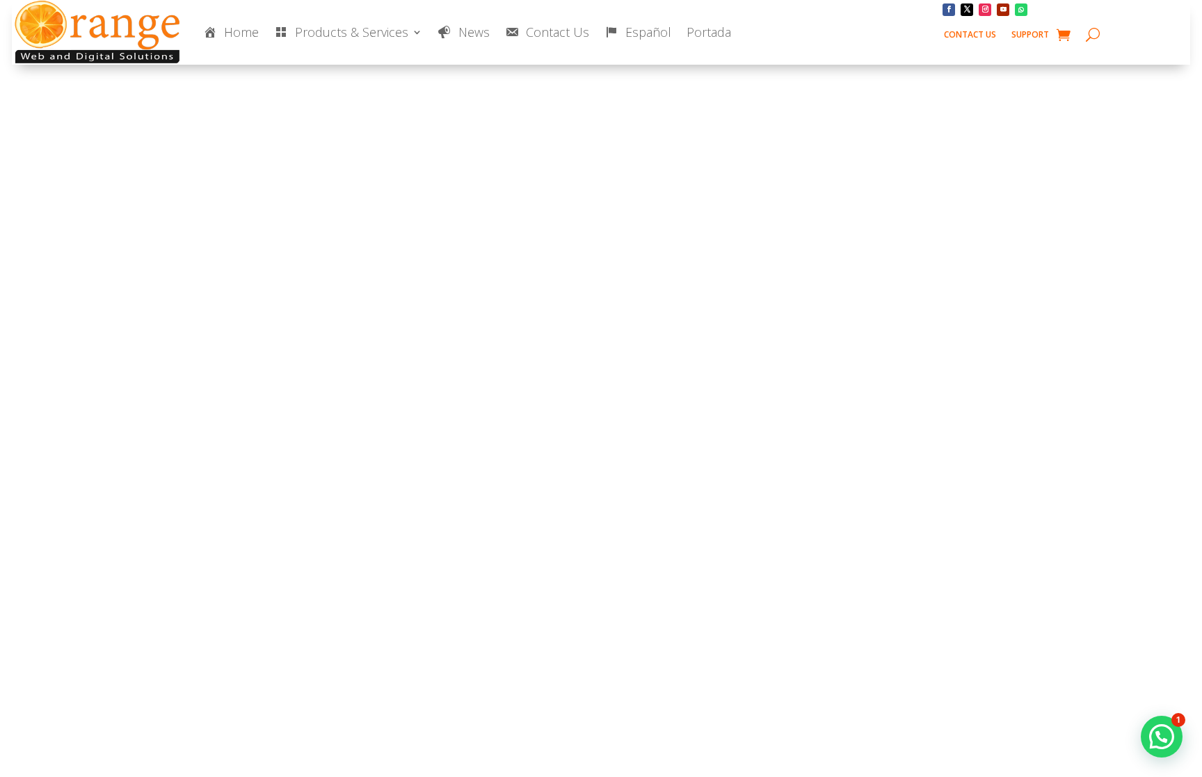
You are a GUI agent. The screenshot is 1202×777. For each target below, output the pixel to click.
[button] (1162, 737)
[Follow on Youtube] (1003, 9)
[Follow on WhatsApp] (1021, 9)
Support (1030, 35)
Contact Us (970, 35)
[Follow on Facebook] (949, 9)
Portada (709, 32)
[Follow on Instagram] (985, 9)
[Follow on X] (967, 9)
